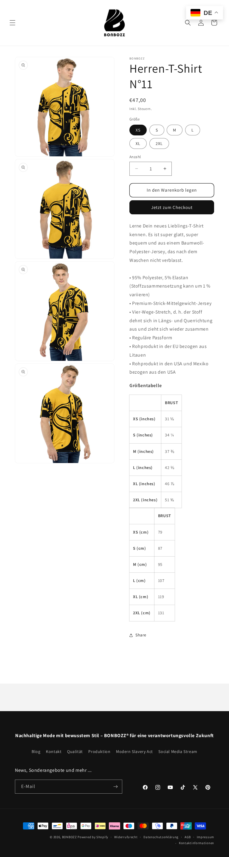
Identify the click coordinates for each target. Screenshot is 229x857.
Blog (36, 751)
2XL (159, 143)
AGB (188, 837)
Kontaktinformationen (196, 843)
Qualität (75, 751)
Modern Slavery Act (134, 751)
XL (138, 143)
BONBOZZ (69, 837)
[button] (12, 22)
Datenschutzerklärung (161, 837)
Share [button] (140, 635)
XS (138, 130)
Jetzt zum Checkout (172, 207)
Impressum (205, 837)
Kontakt (53, 751)
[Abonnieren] (115, 787)
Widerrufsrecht (126, 837)
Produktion (99, 751)
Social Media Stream (177, 751)
